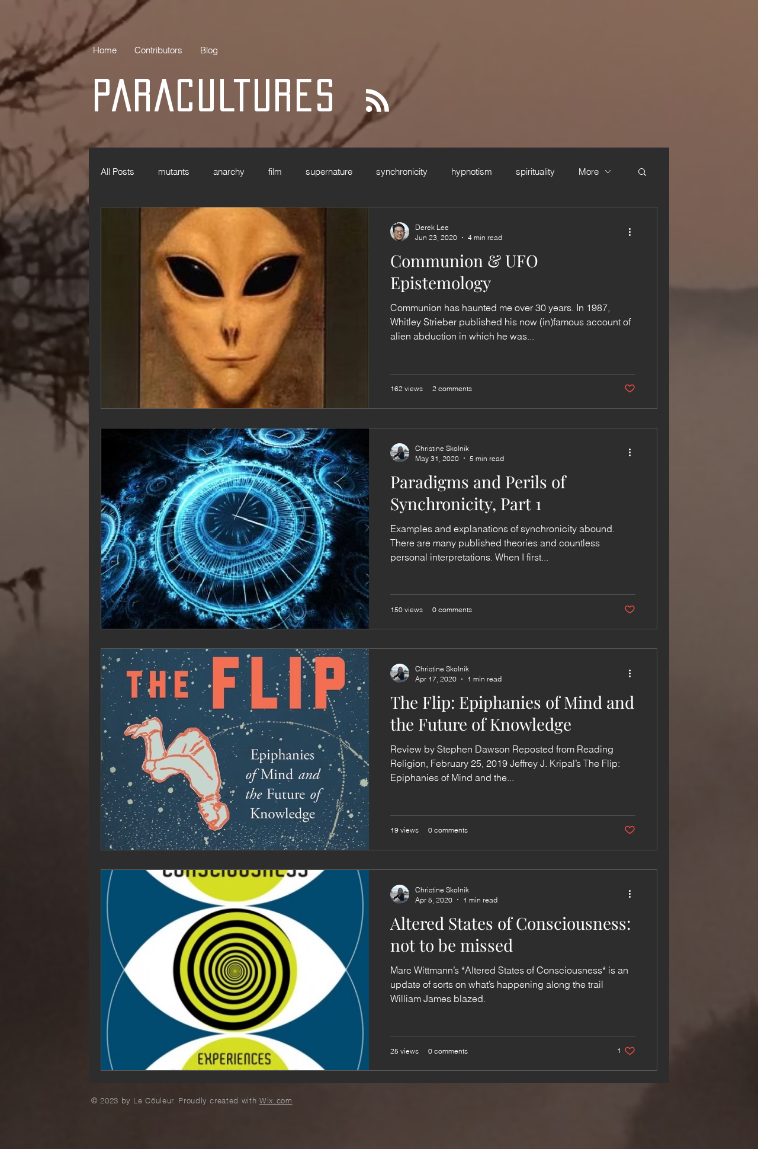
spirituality (535, 171)
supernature (329, 171)
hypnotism (471, 171)
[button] (642, 173)
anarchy (229, 171)
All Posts (117, 171)
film (275, 171)
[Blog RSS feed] (377, 101)
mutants (174, 171)
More (589, 171)
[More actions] (634, 232)
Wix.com (276, 1100)
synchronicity (402, 171)
